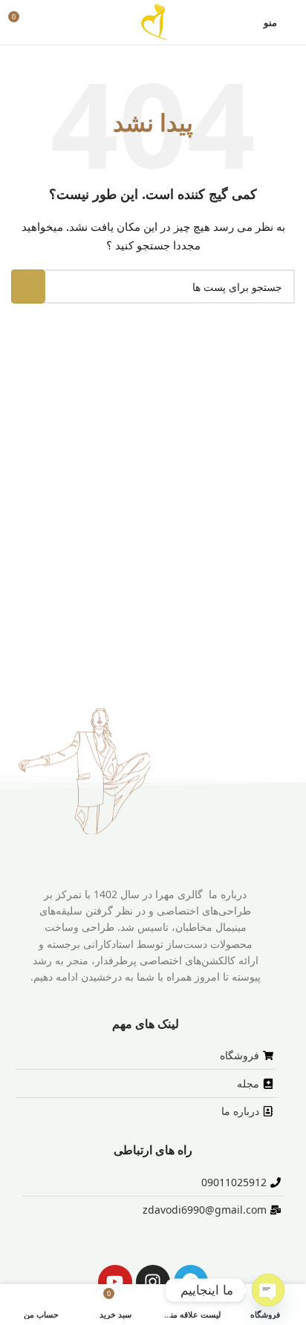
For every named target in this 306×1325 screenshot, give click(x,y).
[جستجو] (28, 286)
